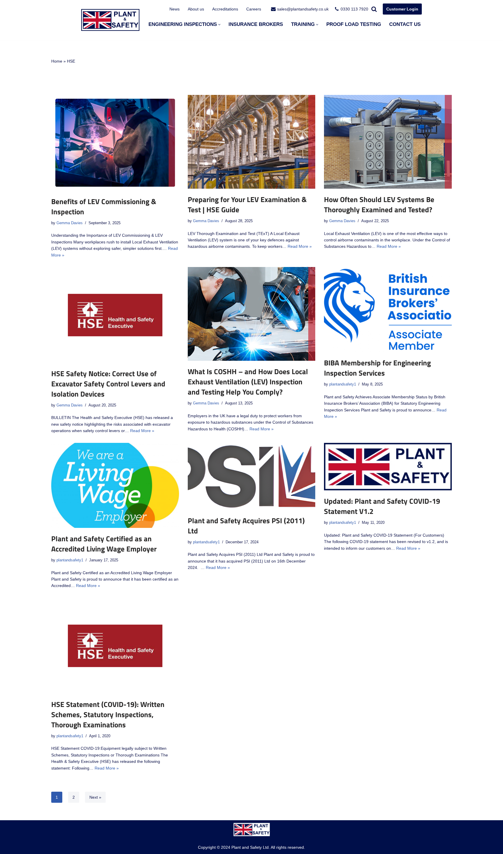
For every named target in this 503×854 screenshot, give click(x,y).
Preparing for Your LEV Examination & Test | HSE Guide (247, 204)
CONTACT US (405, 24)
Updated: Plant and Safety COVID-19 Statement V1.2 (382, 506)
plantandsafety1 (342, 384)
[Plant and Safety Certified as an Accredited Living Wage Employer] (115, 485)
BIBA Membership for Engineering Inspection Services (377, 368)
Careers (253, 9)
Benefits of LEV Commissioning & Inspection (103, 206)
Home (56, 61)
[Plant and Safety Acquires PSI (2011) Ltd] (252, 476)
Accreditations (225, 9)
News (174, 9)
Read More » (300, 246)
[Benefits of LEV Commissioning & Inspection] (115, 143)
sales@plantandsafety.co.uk (303, 9)
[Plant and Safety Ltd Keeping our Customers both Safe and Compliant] (110, 20)
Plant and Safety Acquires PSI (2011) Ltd (246, 525)
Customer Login (402, 9)
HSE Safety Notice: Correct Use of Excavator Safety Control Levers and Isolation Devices (108, 383)
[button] (219, 25)
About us (196, 9)
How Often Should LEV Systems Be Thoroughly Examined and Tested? (379, 204)
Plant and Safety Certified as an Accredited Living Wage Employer (104, 543)
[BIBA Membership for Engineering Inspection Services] (388, 309)
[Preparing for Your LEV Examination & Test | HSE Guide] (252, 142)
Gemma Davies (69, 223)
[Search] (374, 9)
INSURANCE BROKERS (256, 24)
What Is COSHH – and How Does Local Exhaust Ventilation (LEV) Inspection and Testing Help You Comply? (248, 381)
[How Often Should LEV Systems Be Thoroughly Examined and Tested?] (388, 142)
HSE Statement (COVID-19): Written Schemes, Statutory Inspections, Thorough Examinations (107, 714)
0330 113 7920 (354, 9)
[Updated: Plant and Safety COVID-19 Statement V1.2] (388, 467)
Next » (95, 797)
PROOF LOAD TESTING (353, 24)
